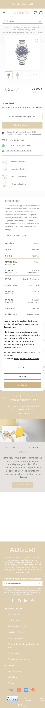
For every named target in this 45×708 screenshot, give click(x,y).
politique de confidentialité (26, 359)
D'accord (22, 385)
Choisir (22, 377)
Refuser (22, 368)
